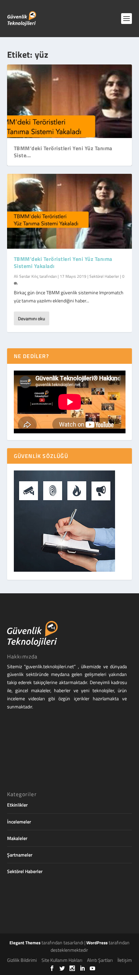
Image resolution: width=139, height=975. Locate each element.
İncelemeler (19, 821)
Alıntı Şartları (100, 960)
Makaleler (17, 838)
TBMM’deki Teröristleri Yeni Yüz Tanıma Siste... (63, 151)
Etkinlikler (17, 804)
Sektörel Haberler (104, 276)
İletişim (124, 960)
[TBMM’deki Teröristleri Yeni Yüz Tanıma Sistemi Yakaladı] (69, 211)
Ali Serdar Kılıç (26, 276)
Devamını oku (31, 318)
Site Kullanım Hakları (61, 960)
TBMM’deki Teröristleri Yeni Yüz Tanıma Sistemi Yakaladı (63, 262)
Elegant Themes (24, 942)
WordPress (97, 942)
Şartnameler (19, 854)
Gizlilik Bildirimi (22, 960)
